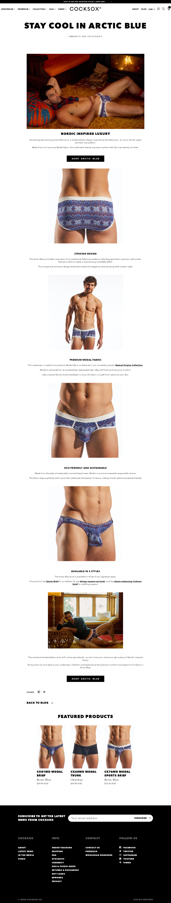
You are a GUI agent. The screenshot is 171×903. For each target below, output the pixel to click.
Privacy (57, 881)
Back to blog (38, 703)
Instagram (130, 855)
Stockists (58, 859)
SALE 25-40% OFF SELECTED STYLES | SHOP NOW (84, 2)
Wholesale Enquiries (99, 855)
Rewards (57, 877)
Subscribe (140, 818)
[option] (52, 755)
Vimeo (127, 862)
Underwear (7, 9)
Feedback (91, 851)
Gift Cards (58, 874)
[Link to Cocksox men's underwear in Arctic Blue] (85, 159)
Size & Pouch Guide (64, 866)
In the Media (26, 855)
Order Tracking (62, 847)
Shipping (57, 851)
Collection (39, 9)
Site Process (143, 899)
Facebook (129, 847)
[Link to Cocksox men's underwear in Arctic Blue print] (85, 242)
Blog (144, 9)
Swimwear (23, 9)
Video (21, 859)
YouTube (128, 859)
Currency (58, 862)
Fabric (61, 9)
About (135, 9)
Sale (51, 9)
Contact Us (93, 847)
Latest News (25, 851)
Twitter (128, 851)
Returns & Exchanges (65, 870)
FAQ (54, 855)
